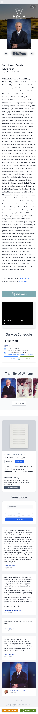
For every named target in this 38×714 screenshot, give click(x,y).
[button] (19, 675)
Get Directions (11, 358)
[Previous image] (4, 675)
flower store (23, 281)
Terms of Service (24, 706)
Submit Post (19, 519)
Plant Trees (27, 358)
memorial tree (24, 278)
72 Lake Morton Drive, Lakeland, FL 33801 (20, 354)
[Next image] (34, 675)
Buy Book (19, 461)
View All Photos (19, 403)
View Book (9, 461)
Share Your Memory (12, 488)
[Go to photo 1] (12, 685)
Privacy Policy (13, 706)
